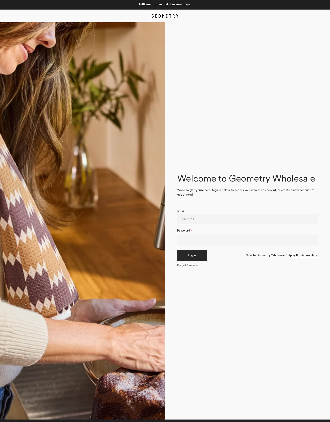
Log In (192, 255)
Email (180, 211)
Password (183, 230)
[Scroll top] (325, 417)
